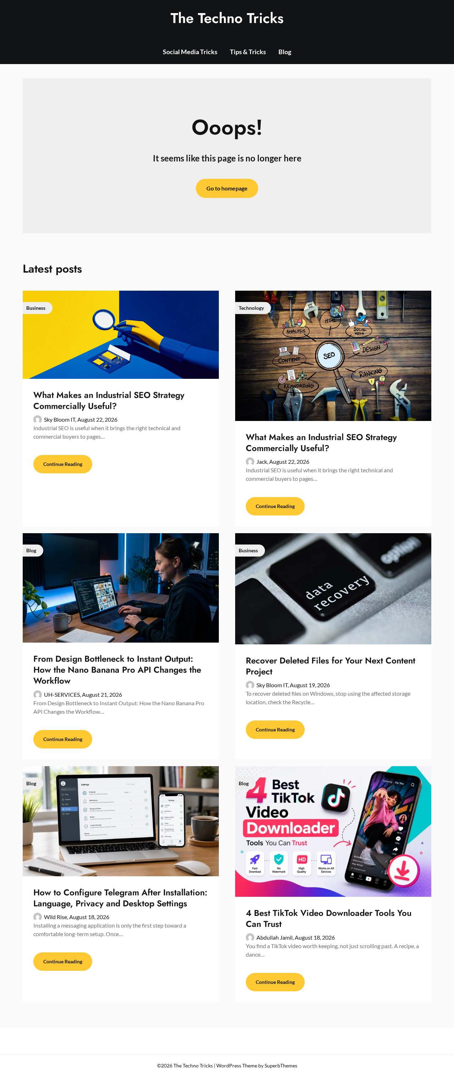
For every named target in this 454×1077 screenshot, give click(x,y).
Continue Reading (62, 464)
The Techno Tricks (227, 18)
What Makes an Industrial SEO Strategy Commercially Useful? (108, 400)
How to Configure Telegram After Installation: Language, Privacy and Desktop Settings (120, 898)
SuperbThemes (281, 1065)
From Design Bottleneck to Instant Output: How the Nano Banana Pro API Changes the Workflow (117, 670)
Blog (284, 52)
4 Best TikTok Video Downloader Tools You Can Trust (328, 918)
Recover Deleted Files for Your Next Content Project (330, 666)
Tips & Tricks (248, 52)
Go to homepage (227, 188)
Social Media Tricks (190, 52)
